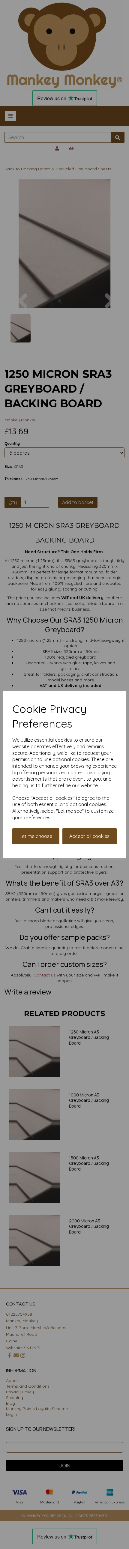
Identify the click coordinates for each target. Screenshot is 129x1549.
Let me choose (36, 836)
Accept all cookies (89, 836)
